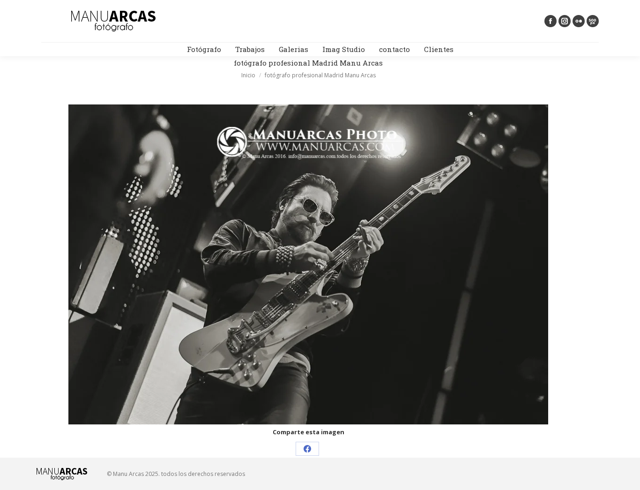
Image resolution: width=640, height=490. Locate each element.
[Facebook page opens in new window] (550, 21)
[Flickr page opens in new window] (579, 21)
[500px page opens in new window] (593, 21)
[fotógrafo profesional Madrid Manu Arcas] (308, 264)
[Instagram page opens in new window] (564, 21)
